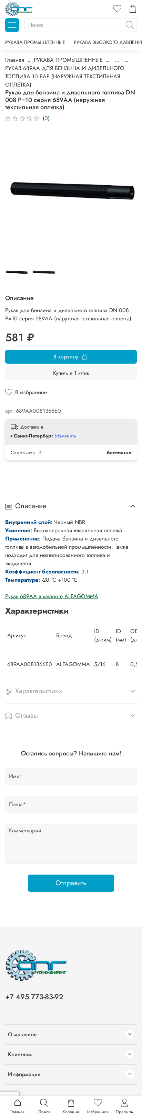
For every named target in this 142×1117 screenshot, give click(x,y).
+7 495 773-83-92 (34, 997)
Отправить (71, 883)
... (117, 60)
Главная (14, 60)
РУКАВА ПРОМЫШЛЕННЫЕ (35, 42)
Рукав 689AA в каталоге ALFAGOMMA (51, 596)
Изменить (65, 436)
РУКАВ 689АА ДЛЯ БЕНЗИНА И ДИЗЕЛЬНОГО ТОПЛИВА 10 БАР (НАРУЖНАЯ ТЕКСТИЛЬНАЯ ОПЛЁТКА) (64, 76)
